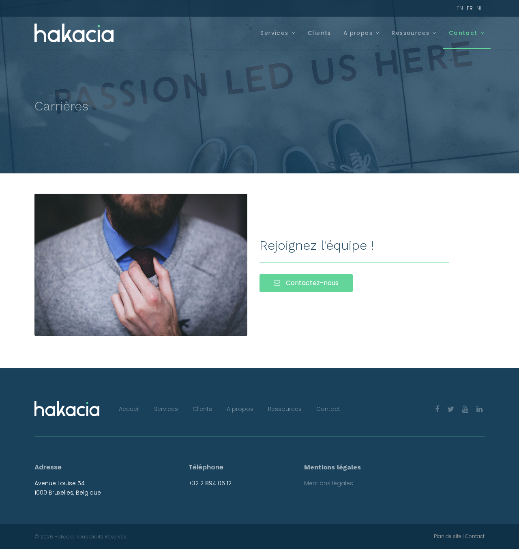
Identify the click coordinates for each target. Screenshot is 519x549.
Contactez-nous (311, 282)
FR (470, 8)
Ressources (410, 33)
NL (479, 8)
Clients (319, 33)
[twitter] (450, 409)
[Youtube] (465, 409)
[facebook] (437, 409)
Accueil (129, 409)
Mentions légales (328, 483)
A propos (358, 33)
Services (274, 33)
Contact (463, 33)
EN (460, 8)
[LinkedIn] (479, 409)
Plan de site (447, 536)
